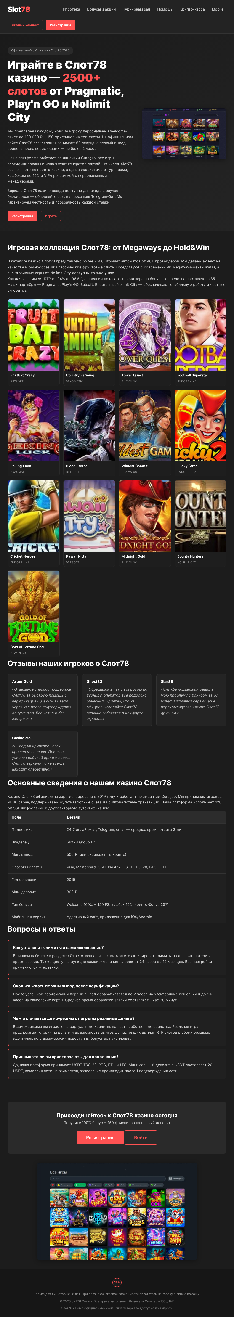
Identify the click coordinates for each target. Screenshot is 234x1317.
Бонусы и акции (101, 9)
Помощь (165, 9)
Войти (141, 1137)
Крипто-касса (192, 9)
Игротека (71, 9)
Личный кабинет (25, 25)
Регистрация (60, 25)
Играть (51, 216)
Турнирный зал (136, 9)
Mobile (217, 9)
